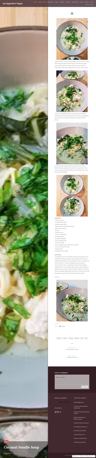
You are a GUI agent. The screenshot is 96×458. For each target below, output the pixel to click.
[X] (60, 412)
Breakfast (50, 2)
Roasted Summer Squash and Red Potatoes (81, 412)
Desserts (68, 2)
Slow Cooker (89, 4)
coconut (71, 338)
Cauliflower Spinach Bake (80, 442)
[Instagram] (56, 412)
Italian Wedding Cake (79, 402)
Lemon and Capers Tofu (79, 434)
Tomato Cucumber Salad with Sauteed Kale (80, 407)
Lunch (56, 2)
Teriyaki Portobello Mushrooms (81, 423)
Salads (87, 2)
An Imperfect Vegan (13, 3)
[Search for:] (62, 401)
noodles (77, 338)
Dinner (62, 2)
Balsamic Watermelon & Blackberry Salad (79, 418)
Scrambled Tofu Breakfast (80, 430)
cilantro (65, 338)
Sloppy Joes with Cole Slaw (80, 438)
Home (35, 2)
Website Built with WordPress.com (72, 455)
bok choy (59, 338)
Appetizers (75, 2)
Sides (91, 2)
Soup (81, 2)
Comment (85, 386)
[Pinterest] (58, 412)
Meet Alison (42, 2)
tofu (86, 338)
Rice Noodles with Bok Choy (80, 426)
